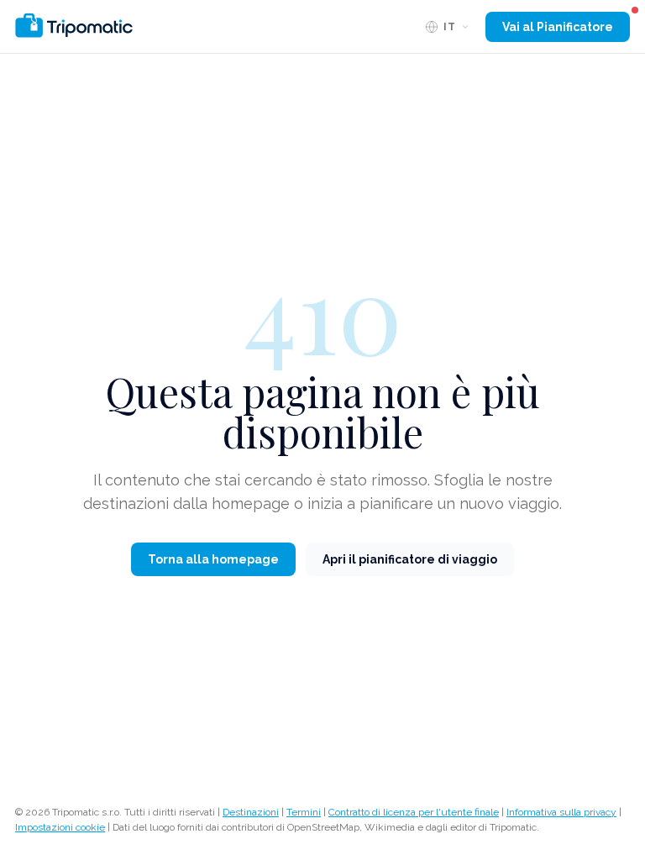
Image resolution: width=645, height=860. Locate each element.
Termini (303, 812)
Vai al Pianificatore (557, 27)
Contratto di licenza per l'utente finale (413, 812)
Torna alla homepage (213, 559)
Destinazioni (251, 812)
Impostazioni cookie (60, 827)
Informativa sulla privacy (561, 812)
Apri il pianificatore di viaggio (409, 559)
